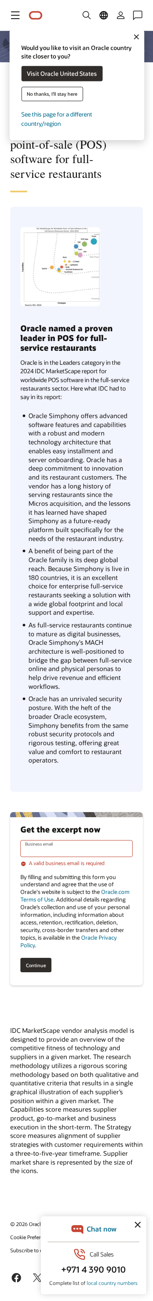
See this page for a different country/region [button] (56, 119)
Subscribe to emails (32, 1250)
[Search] (87, 15)
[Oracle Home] (35, 15)
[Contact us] (138, 15)
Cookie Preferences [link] (32, 1237)
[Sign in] (121, 15)
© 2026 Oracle (26, 1224)
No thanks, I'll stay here (52, 94)
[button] (15, 15)
